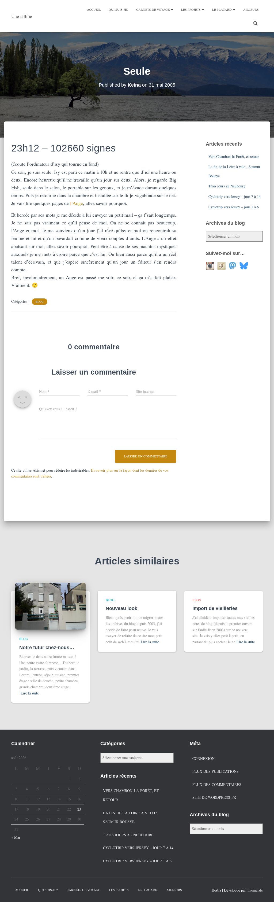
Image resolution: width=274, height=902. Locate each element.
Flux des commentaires (216, 784)
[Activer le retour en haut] (263, 891)
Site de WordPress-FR (214, 797)
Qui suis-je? (118, 9)
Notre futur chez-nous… (46, 647)
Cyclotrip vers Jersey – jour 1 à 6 (233, 206)
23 (79, 809)
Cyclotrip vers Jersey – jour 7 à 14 (234, 196)
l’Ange (76, 203)
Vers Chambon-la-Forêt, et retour (233, 156)
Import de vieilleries (215, 608)
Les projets (191, 9)
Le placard (222, 9)
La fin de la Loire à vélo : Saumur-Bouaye (130, 817)
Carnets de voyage (153, 9)
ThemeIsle (255, 890)
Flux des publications (215, 771)
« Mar (15, 837)
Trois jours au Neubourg (226, 185)
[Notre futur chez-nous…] (50, 605)
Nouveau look (121, 608)
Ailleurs (251, 9)
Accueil (94, 9)
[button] (171, 9)
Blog (40, 302)
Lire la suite (30, 693)
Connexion (203, 758)
